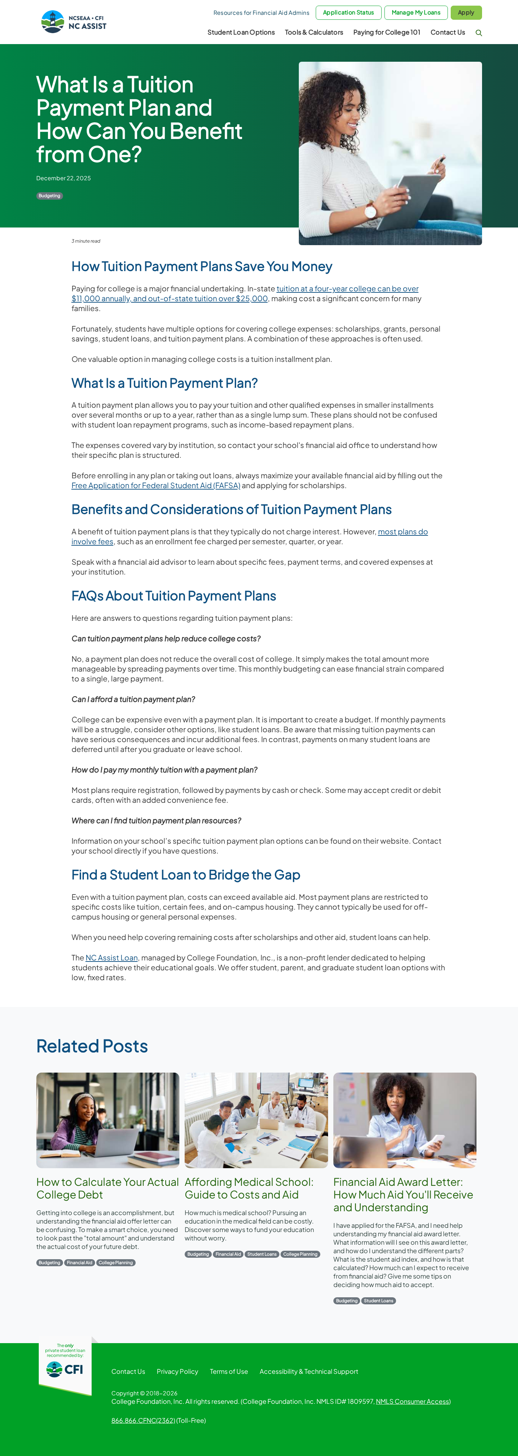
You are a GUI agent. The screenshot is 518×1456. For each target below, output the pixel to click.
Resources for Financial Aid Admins (261, 12)
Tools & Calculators (314, 32)
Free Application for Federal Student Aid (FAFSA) (156, 485)
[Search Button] (479, 32)
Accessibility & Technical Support (309, 1371)
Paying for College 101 (386, 32)
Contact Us (448, 32)
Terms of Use (229, 1371)
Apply (466, 12)
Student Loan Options (241, 32)
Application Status (348, 12)
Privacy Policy (177, 1371)
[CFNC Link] (65, 1368)
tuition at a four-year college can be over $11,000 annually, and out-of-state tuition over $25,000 (245, 293)
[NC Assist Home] (74, 20)
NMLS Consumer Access (412, 1401)
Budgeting (49, 195)
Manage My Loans (416, 12)
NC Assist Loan (112, 957)
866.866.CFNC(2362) (143, 1420)
